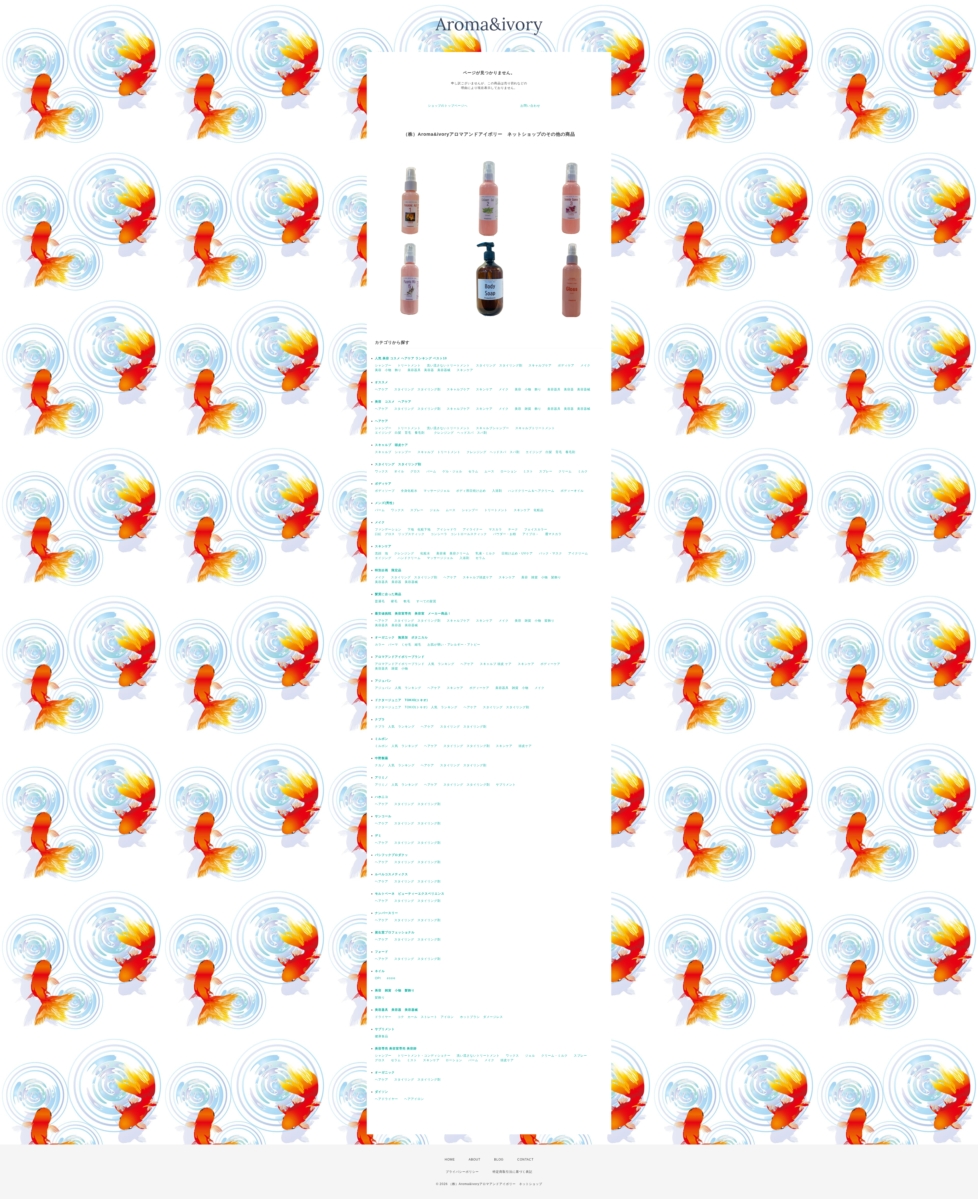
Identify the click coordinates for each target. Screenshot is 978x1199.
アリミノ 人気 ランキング (396, 784)
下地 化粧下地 (419, 529)
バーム (431, 471)
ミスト (528, 471)
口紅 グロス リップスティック (400, 534)
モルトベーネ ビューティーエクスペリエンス (409, 893)
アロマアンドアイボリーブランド (400, 657)
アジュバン (383, 681)
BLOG (499, 1159)
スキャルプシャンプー (492, 428)
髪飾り (380, 997)
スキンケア (465, 370)
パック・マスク (550, 553)
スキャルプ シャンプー (393, 452)
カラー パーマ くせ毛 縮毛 (398, 644)
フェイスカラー (535, 529)
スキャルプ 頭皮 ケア (496, 664)
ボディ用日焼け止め (471, 491)
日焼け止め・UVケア (517, 553)
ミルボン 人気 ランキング (396, 746)
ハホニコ (381, 797)
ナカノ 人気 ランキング (395, 765)
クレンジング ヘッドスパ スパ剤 (460, 432)
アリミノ (381, 777)
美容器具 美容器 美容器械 (429, 370)
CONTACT (525, 1159)
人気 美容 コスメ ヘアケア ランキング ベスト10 (411, 358)
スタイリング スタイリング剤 (499, 365)
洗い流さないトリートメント (448, 365)
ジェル (435, 510)
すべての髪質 (426, 601)
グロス (415, 471)
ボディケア (566, 365)
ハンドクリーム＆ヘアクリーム (531, 491)
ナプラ (380, 719)
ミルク (583, 471)
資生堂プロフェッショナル (395, 932)
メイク (585, 365)
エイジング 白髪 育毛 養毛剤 (401, 432)
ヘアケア (381, 389)
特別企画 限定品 (388, 570)
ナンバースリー (386, 913)
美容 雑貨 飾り (528, 409)
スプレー (545, 471)
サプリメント (506, 784)
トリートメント (409, 365)
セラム (473, 471)
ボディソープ (385, 491)
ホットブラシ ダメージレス (481, 1017)
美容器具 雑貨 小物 (391, 668)
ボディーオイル (572, 491)
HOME (450, 1159)
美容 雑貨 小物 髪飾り (541, 577)
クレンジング (404, 553)
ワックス (381, 471)
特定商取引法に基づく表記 (512, 1172)
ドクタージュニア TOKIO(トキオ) (401, 700)
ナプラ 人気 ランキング (395, 726)
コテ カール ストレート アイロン (426, 1017)
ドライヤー (383, 1017)
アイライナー (473, 529)
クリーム (565, 471)
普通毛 (380, 601)
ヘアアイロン (414, 1099)
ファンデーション (388, 529)
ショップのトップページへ (448, 105)
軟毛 (407, 601)
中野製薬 (381, 758)
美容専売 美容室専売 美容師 (396, 1048)
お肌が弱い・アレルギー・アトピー (453, 644)
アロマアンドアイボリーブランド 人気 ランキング (414, 664)
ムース (489, 471)
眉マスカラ (553, 534)
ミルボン (381, 739)
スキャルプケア (540, 365)
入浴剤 (497, 491)
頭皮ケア (525, 746)
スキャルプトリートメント (535, 428)
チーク (513, 529)
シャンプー (383, 365)
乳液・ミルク (485, 553)
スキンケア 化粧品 (529, 510)
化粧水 (425, 553)
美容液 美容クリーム (452, 553)
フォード (381, 951)
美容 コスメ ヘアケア (393, 401)
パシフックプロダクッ (391, 855)
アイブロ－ (530, 534)
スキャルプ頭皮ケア (478, 577)
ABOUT (474, 1159)
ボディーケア (550, 664)
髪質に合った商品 (388, 594)
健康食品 (381, 1036)
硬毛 (394, 601)
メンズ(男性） (385, 503)
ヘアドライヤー (386, 1099)
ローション (508, 471)
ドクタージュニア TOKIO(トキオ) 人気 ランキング (416, 707)
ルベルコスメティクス (391, 874)
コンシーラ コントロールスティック (459, 534)
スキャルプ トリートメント (438, 452)
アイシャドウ (447, 529)
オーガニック (385, 1072)
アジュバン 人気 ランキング (398, 688)
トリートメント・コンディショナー (424, 1055)
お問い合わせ (530, 105)
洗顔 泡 (381, 553)
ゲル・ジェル (452, 471)
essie (391, 978)
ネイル (380, 971)
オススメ (381, 382)
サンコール (383, 816)
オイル (399, 471)
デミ (378, 835)
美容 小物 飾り (388, 370)
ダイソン (381, 1092)
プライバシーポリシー (462, 1172)
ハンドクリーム (409, 558)
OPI (378, 978)
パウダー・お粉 (504, 534)
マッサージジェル (437, 491)
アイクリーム (578, 553)
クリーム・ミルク (554, 1055)
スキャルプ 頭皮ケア (391, 445)
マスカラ (495, 529)
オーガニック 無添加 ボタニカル (401, 637)
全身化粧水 (409, 491)
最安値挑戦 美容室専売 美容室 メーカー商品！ (413, 613)
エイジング (383, 558)
